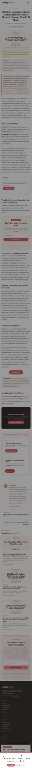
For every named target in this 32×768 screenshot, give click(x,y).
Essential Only (20, 765)
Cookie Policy (21, 761)
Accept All (10, 765)
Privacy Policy (14, 761)
